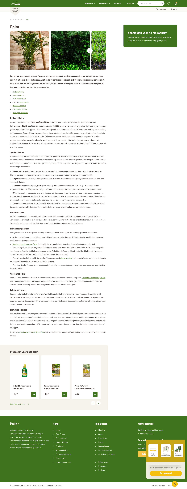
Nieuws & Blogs (62, 442)
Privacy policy (172, 485)
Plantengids (60, 458)
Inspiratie (117, 3)
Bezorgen (102, 466)
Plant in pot (102, 438)
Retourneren (103, 462)
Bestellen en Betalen (106, 454)
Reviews (101, 470)
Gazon (100, 434)
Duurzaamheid (61, 438)
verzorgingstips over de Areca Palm (31, 332)
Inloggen (169, 3)
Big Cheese (59, 485)
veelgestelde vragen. (155, 430)
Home (58, 430)
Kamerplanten (103, 446)
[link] (24, 377)
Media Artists (44, 485)
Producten (89, 3)
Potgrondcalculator (63, 454)
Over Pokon (60, 434)
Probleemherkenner (63, 462)
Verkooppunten (161, 9)
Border (101, 442)
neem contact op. (146, 434)
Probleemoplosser (105, 450)
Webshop (130, 3)
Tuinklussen (103, 3)
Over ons (174, 9)
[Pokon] (15, 8)
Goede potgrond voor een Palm (25, 244)
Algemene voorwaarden (158, 485)
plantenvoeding (66, 258)
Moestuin (101, 430)
